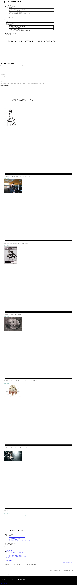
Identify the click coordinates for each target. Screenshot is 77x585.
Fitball (6, 511)
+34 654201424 (4, 583)
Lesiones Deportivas (14, 10)
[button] (29, 19)
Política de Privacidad (30, 564)
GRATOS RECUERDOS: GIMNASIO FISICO (16, 243)
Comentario (3, 74)
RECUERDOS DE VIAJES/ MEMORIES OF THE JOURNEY (20, 381)
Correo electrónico (4, 79)
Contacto (10, 17)
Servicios (10, 7)
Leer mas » (7, 178)
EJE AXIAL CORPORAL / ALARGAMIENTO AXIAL (18, 176)
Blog (8, 14)
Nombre (2, 76)
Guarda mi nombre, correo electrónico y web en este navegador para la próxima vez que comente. (23, 83)
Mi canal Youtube (12, 16)
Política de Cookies (18, 564)
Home (9, 5)
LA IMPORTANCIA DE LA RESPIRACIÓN (15, 447)
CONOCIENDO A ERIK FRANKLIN (14, 314)
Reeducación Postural (15, 12)
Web (1, 81)
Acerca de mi (11, 6)
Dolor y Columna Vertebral (17, 9)
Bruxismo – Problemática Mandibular (19, 13)
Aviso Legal (8, 564)
